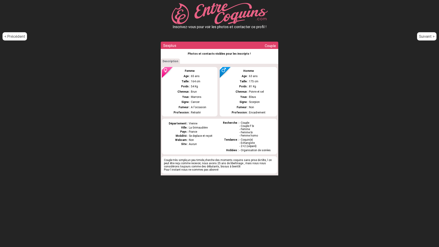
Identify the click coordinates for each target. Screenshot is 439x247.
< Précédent (14, 36)
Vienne (193, 123)
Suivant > (427, 36)
